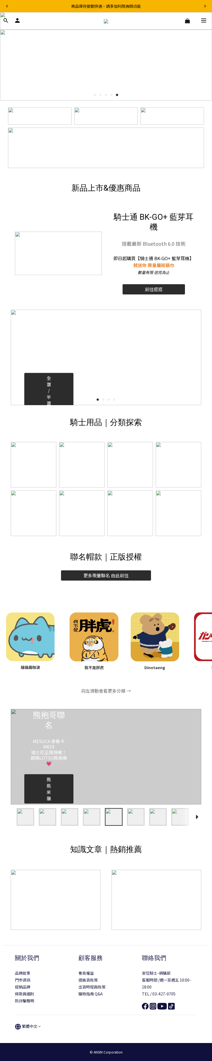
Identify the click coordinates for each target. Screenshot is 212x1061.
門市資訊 (22, 980)
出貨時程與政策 (91, 987)
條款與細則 (24, 994)
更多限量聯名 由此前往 (106, 575)
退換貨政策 (88, 980)
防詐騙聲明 (24, 1000)
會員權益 (86, 973)
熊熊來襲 (49, 789)
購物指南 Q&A (90, 994)
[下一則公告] (205, 6)
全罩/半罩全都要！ (49, 403)
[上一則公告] (6, 6)
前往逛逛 (154, 289)
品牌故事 (22, 973)
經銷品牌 (22, 987)
